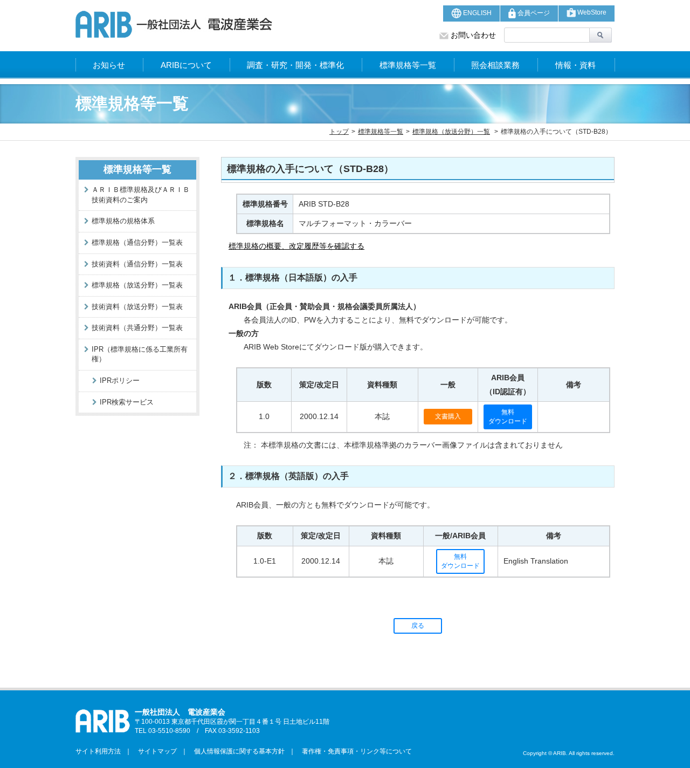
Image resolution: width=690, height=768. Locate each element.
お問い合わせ (472, 35)
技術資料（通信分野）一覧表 (137, 264)
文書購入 (448, 416)
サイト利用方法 (98, 751)
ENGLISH (476, 13)
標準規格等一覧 (408, 65)
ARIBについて (186, 65)
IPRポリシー (120, 380)
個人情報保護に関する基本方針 (236, 751)
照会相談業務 (495, 65)
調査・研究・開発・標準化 (295, 65)
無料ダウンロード (507, 416)
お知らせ (109, 65)
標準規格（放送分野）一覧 (451, 131)
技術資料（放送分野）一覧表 (137, 307)
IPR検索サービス (127, 402)
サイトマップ (154, 751)
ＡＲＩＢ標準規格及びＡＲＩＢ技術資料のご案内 (141, 195)
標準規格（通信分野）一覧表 (137, 242)
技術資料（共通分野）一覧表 (137, 328)
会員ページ (533, 13)
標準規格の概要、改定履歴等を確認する (296, 246)
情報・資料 (575, 65)
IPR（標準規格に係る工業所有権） (140, 354)
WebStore (591, 12)
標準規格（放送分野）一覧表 (137, 285)
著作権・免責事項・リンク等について (353, 751)
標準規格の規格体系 (123, 221)
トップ (339, 131)
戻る (417, 625)
